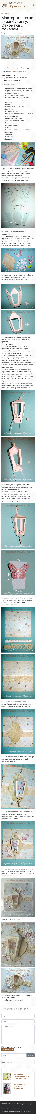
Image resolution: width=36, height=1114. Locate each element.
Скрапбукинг (7, 1062)
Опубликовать (8, 1049)
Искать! (30, 1055)
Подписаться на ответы (12, 1047)
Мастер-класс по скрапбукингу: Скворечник (20, 1086)
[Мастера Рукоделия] (13, 4)
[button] (34, 5)
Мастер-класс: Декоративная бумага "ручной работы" (22, 1076)
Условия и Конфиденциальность (12, 1111)
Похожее (6, 1070)
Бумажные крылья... (19, 72)
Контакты (27, 1111)
